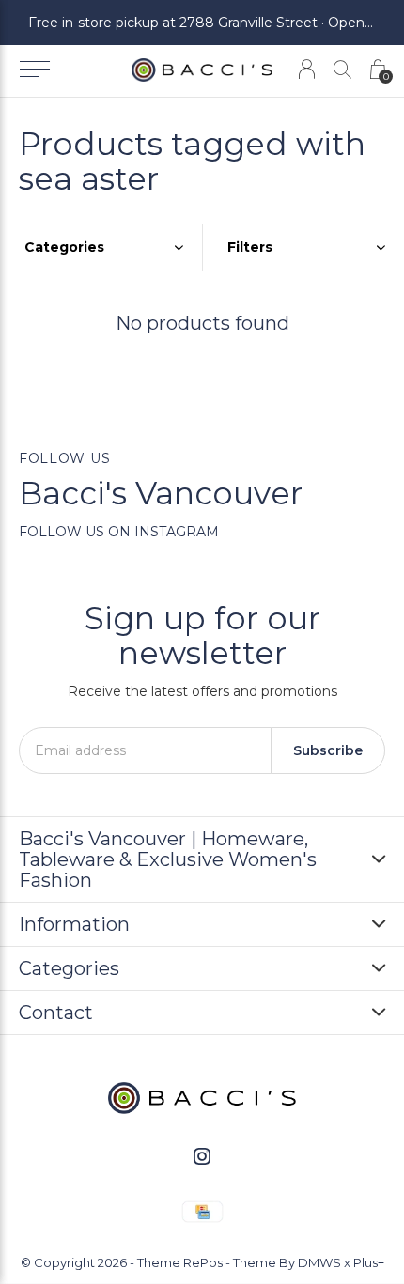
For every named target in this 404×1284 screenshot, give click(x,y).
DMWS (319, 1262)
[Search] (342, 69)
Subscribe (328, 750)
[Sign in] (307, 69)
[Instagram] (202, 1156)
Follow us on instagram (119, 531)
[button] (34, 69)
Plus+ (368, 1262)
